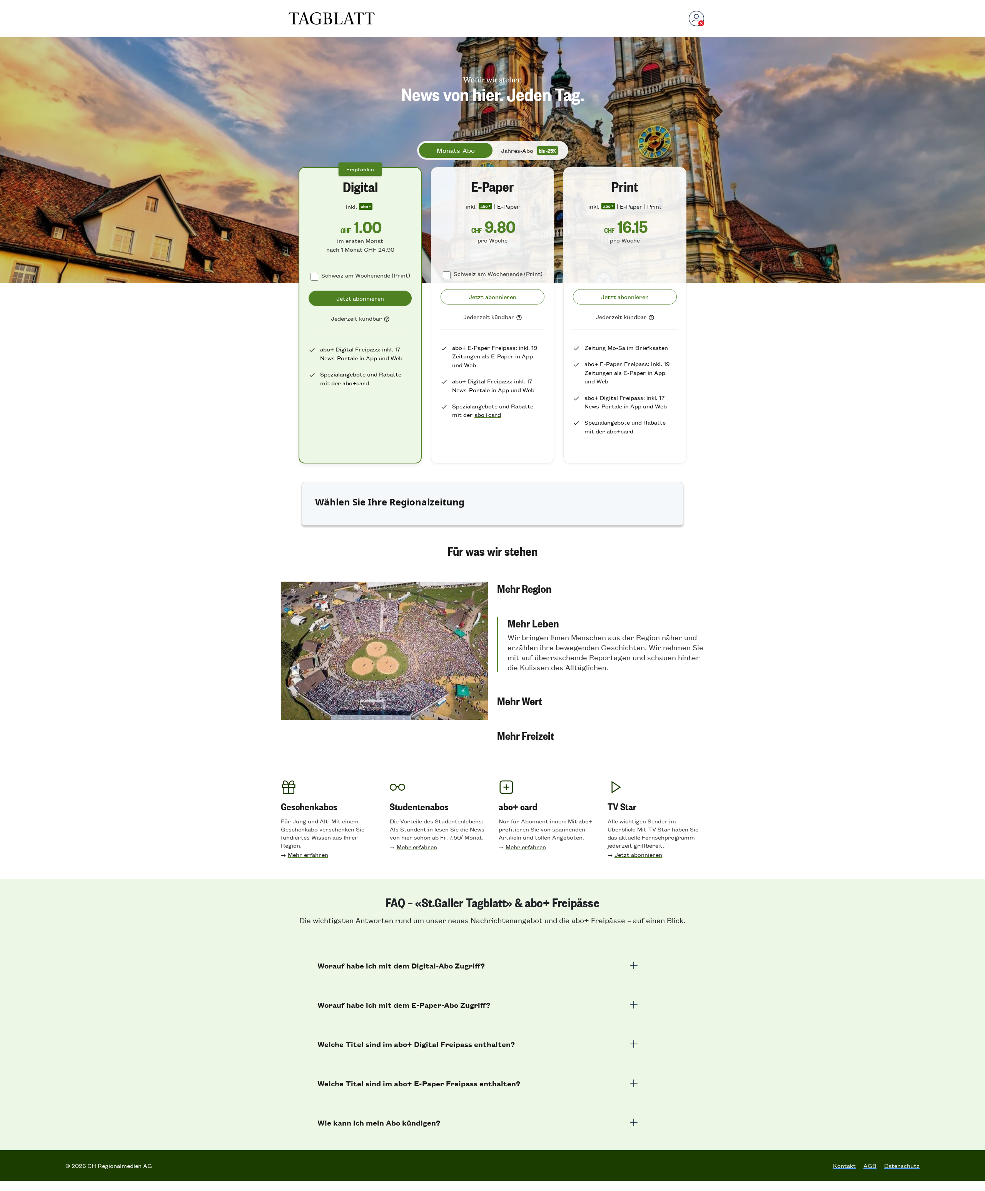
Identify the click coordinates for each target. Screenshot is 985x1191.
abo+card (355, 383)
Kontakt (844, 1165)
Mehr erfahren (308, 854)
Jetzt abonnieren (638, 854)
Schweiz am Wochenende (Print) (365, 275)
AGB (869, 1165)
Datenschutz (902, 1165)
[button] (600, 588)
